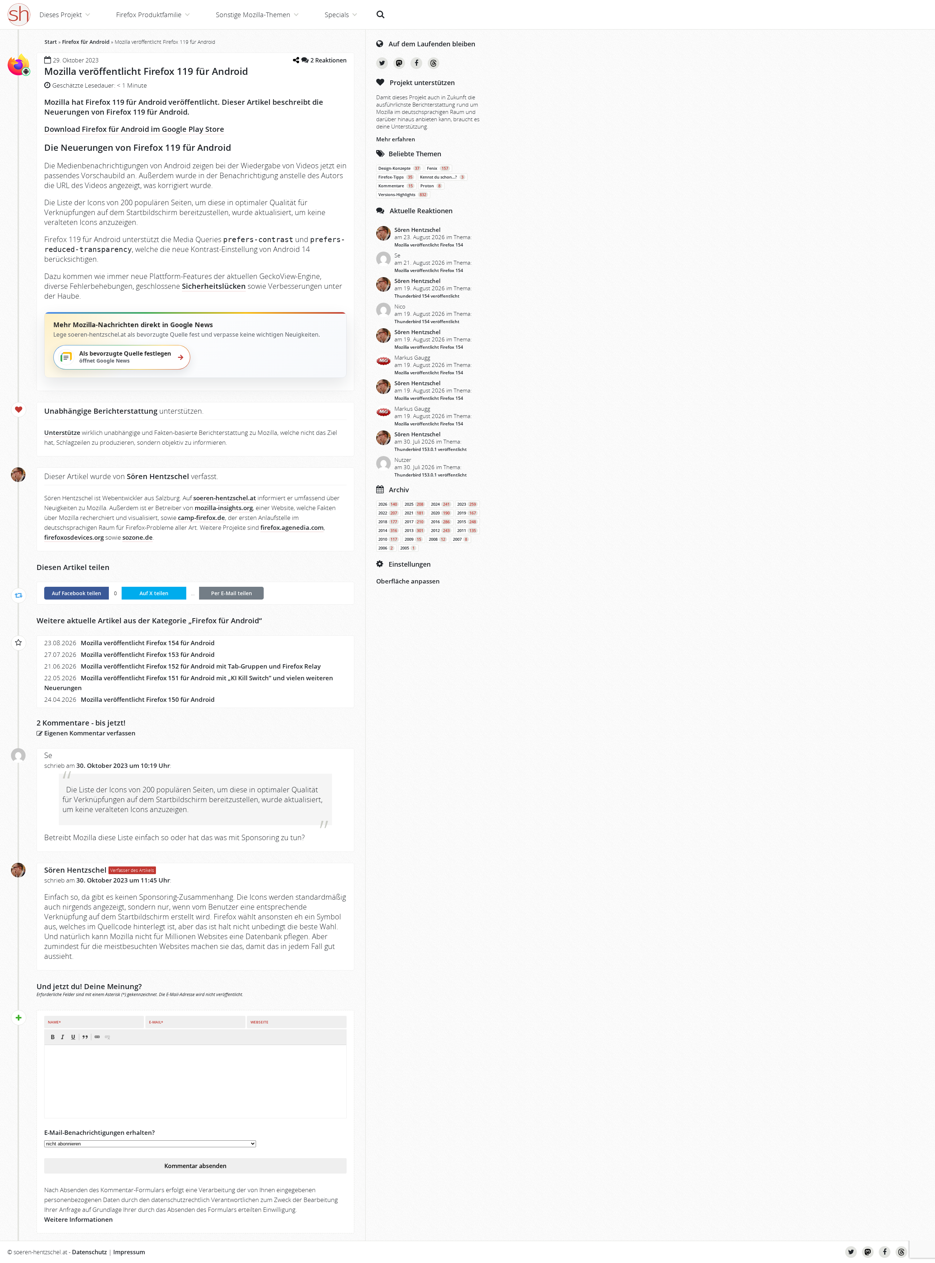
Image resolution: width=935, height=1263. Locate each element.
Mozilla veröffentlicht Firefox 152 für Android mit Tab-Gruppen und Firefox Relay (201, 666)
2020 (440, 513)
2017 (414, 521)
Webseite (259, 1022)
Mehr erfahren (395, 139)
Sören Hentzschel (75, 870)
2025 (414, 504)
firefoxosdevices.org (74, 537)
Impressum (129, 1252)
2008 (437, 539)
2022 (387, 513)
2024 (440, 504)
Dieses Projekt (60, 14)
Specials (337, 14)
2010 (387, 539)
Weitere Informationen (78, 1219)
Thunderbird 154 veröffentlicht (426, 296)
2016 (440, 521)
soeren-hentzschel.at (224, 498)
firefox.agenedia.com (292, 527)
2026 (387, 504)
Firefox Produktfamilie (149, 14)
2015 (466, 521)
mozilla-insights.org (224, 508)
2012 (440, 530)
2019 (466, 513)
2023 (466, 504)
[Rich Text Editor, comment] (195, 1081)
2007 (460, 539)
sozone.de (137, 537)
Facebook (416, 63)
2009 (413, 539)
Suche (381, 11)
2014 (387, 530)
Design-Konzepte (398, 168)
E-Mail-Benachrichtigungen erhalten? (99, 1132)
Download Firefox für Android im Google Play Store (134, 129)
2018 (387, 521)
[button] (52, 1037)
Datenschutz (89, 1252)
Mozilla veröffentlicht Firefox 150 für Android (148, 699)
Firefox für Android (86, 41)
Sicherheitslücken (214, 286)
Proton (430, 185)
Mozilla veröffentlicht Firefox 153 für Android (148, 654)
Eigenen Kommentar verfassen (89, 733)
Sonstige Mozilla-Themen (253, 14)
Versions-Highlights (402, 194)
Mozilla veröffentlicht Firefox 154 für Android (148, 643)
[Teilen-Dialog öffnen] (295, 60)
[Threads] (433, 63)
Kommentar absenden (195, 1166)
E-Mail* (156, 1022)
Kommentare (395, 185)
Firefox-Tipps (395, 177)
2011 (466, 530)
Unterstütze (62, 432)
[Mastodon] (399, 63)
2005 (407, 548)
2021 (414, 513)
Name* (54, 1022)
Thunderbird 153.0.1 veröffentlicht (430, 449)
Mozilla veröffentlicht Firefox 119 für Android (146, 71)
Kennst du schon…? (441, 177)
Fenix (437, 168)
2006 (385, 548)
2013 (414, 530)
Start (51, 41)
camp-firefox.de (201, 517)
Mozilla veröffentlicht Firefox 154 (428, 245)
